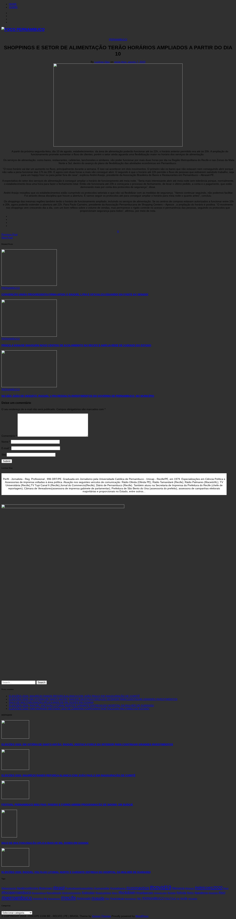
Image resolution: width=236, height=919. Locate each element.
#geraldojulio (53, 892)
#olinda (181, 892)
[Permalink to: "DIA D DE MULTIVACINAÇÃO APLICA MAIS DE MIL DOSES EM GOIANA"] (9, 836)
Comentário (9, 435)
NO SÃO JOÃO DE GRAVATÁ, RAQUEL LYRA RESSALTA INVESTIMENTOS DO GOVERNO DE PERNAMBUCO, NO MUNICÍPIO (77, 395)
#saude (98, 898)
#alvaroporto (8, 888)
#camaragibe (102, 888)
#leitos (115, 893)
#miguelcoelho (160, 893)
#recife (68, 898)
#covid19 (160, 887)
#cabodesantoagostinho (79, 888)
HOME (13, 4)
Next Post (7, 237)
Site (3, 454)
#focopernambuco (16, 892)
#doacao (189, 888)
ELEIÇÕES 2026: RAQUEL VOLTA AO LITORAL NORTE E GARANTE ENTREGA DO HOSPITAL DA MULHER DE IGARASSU (81, 705)
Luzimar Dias (102, 61)
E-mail (6, 448)
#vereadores (130, 899)
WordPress (142, 916)
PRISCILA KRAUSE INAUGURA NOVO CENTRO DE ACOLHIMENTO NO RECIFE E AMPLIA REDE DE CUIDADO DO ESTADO (76, 345)
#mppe (172, 892)
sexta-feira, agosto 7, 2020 (129, 61)
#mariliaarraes (144, 892)
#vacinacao (117, 898)
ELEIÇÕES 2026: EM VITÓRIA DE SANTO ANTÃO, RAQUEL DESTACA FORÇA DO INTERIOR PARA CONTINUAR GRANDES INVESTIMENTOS (93, 699)
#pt (45, 898)
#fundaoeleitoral (39, 893)
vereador (192, 898)
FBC (139, 898)
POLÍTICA (170, 898)
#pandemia (201, 892)
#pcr (221, 892)
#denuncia (178, 888)
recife (184, 898)
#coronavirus (137, 888)
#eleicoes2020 (209, 887)
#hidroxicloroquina (71, 893)
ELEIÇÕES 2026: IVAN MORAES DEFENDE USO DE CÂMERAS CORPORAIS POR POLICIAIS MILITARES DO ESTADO (79, 708)
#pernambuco (16, 898)
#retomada (84, 898)
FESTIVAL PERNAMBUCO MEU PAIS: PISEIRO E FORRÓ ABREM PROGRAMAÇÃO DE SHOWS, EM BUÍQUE (67, 804)
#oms (190, 892)
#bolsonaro (45, 888)
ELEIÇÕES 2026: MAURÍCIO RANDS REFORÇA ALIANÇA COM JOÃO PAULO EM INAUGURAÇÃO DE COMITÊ (74, 696)
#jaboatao (88, 892)
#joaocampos (103, 892)
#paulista (213, 893)
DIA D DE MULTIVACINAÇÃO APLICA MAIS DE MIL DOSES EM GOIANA (51, 702)
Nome (5, 441)
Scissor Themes (101, 916)
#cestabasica (118, 888)
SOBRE (13, 7)
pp (178, 898)
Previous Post (9, 234)
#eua (225, 888)
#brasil (59, 887)
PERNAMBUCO (118, 39)
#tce (107, 898)
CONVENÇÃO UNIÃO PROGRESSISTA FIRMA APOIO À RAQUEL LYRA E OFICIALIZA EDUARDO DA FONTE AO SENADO (74, 294)
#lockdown (127, 892)
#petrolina (38, 898)
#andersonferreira (27, 888)
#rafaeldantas (54, 899)
